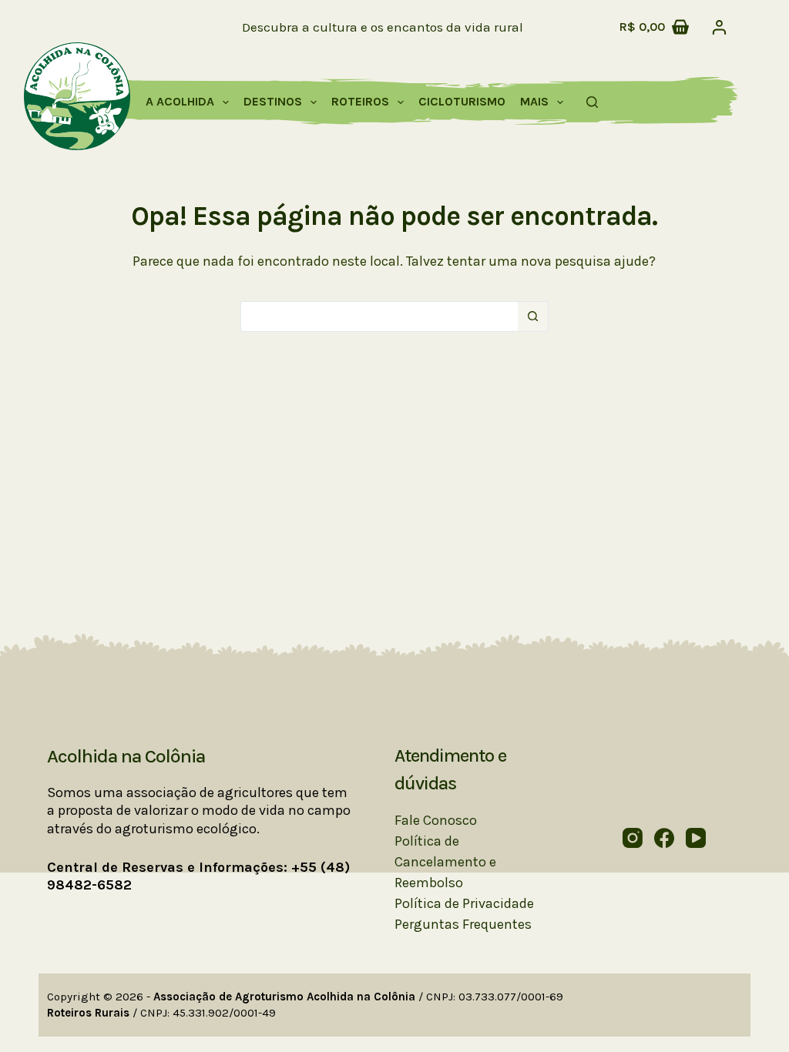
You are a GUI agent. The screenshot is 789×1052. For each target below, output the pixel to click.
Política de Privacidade (464, 903)
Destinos (272, 101)
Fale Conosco (435, 820)
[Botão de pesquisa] (533, 316)
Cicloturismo (461, 101)
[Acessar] (719, 27)
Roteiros (360, 101)
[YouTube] (696, 838)
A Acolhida (180, 101)
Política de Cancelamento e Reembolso (445, 862)
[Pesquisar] (592, 102)
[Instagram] (633, 838)
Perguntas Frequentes (463, 924)
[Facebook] (664, 838)
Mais (534, 101)
